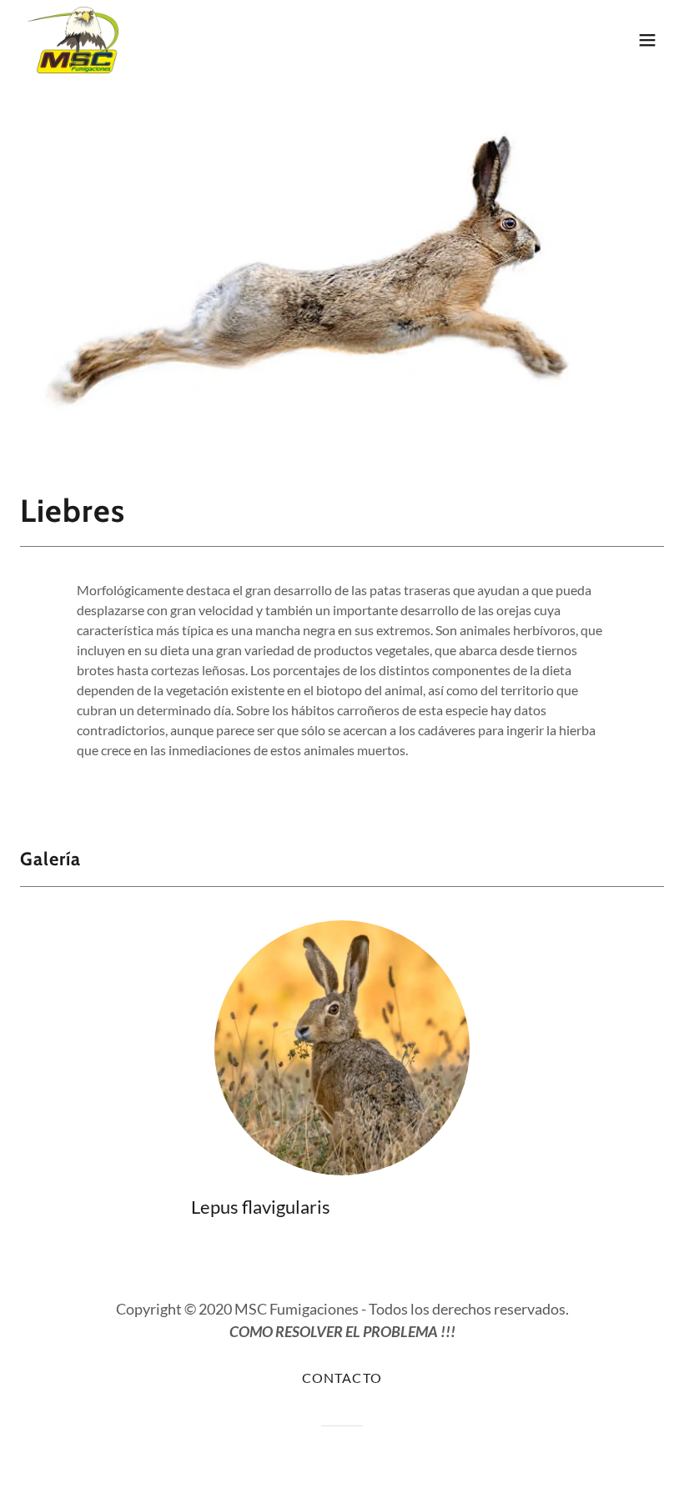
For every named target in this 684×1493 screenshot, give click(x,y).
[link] (73, 40)
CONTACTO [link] (341, 1377)
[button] (647, 40)
